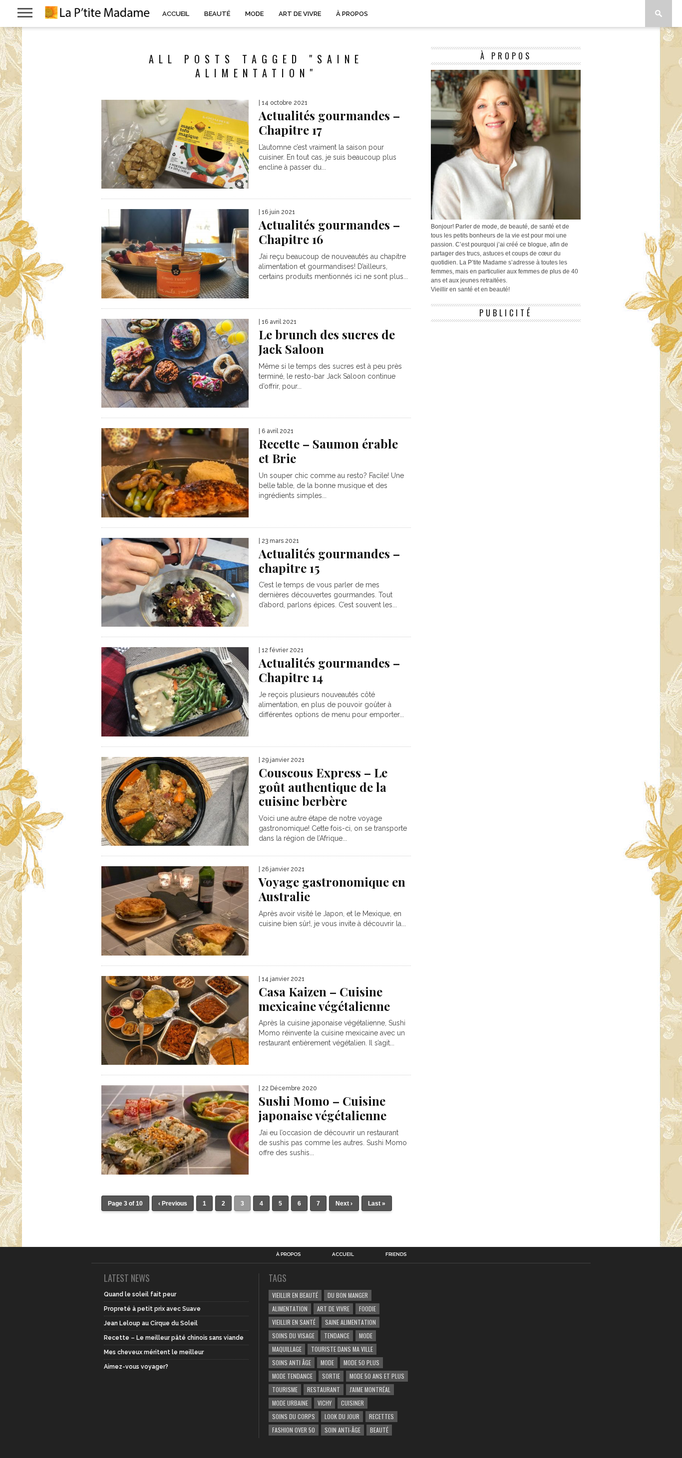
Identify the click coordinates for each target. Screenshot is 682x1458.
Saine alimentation (350, 1322)
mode (365, 1335)
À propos (352, 13)
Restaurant (323, 1389)
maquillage (287, 1349)
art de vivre (333, 1308)
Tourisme (285, 1389)
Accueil (175, 13)
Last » (376, 1203)
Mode (254, 13)
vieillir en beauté (295, 1295)
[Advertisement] (506, 389)
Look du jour (342, 1416)
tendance (336, 1335)
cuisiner (352, 1403)
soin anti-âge (342, 1430)
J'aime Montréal (369, 1389)
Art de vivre (300, 13)
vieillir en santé (294, 1322)
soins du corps (293, 1416)
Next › (344, 1203)
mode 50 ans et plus (376, 1376)
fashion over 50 (293, 1430)
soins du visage (293, 1335)
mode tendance (292, 1376)
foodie (367, 1308)
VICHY (325, 1403)
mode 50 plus (361, 1362)
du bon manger (348, 1295)
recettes (381, 1416)
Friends (395, 1254)
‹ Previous (172, 1203)
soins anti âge (291, 1362)
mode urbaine (290, 1403)
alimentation (290, 1308)
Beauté (217, 13)
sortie (331, 1376)
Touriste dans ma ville (342, 1349)
